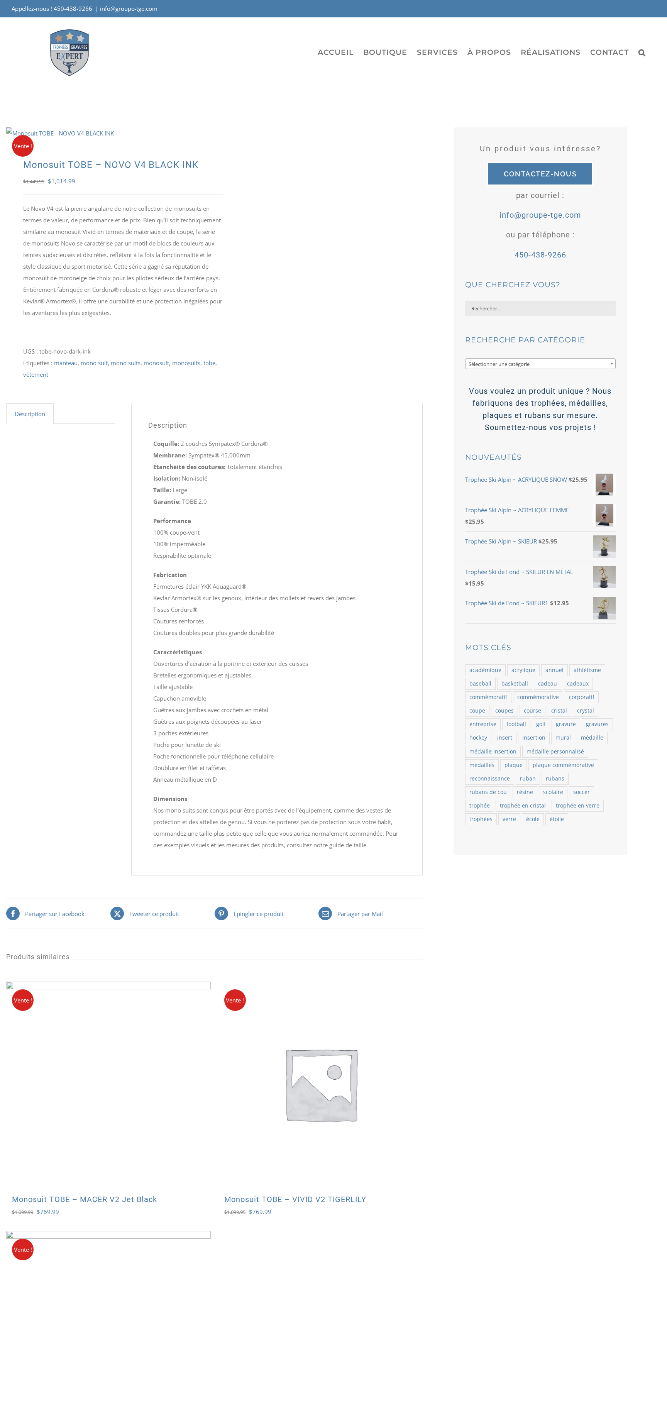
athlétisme (587, 670)
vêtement (35, 374)
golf (541, 724)
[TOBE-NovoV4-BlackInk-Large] (106, 133)
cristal (559, 710)
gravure (566, 724)
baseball (480, 683)
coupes (504, 710)
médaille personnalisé (555, 751)
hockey (478, 737)
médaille (592, 737)
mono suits (126, 363)
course (532, 710)
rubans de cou (488, 792)
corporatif (581, 697)
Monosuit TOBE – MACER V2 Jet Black (84, 1199)
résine (525, 792)
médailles (481, 765)
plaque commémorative (563, 765)
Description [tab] (30, 414)
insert (504, 737)
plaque (513, 765)
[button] (642, 52)
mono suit (94, 363)
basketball (514, 683)
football (516, 724)
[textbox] (540, 364)
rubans (555, 778)
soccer (581, 792)
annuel (554, 670)
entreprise (482, 724)
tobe (209, 363)
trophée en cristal (523, 805)
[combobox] (540, 363)
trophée (479, 805)
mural (563, 737)
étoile (557, 819)
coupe (477, 710)
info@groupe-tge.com (128, 8)
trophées (481, 819)
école (533, 819)
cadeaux (578, 683)
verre (509, 819)
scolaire (553, 792)
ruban (528, 778)
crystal (585, 710)
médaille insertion (492, 751)
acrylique (523, 670)
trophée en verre (577, 805)
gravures (597, 724)
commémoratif (488, 697)
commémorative (538, 697)
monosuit (156, 363)
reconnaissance (489, 778)
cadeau (547, 683)
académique (485, 670)
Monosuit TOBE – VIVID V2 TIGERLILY (295, 1199)
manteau (66, 363)
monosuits (186, 363)
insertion (533, 737)
